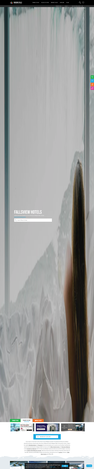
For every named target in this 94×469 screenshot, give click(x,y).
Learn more (52, 466)
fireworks (40, 445)
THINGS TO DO (15, 420)
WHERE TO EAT (38, 420)
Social (66, 6)
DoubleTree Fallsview (31, 448)
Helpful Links (59, 6)
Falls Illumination (32, 445)
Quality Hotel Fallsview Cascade (34, 450)
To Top (90, 465)
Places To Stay (45, 2)
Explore (62, 2)
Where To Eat (54, 2)
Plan (67, 2)
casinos (60, 452)
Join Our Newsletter (76, 6)
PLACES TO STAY (26, 420)
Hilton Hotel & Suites (55, 447)
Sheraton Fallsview (66, 447)
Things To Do (35, 2)
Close (65, 466)
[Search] (80, 3)
